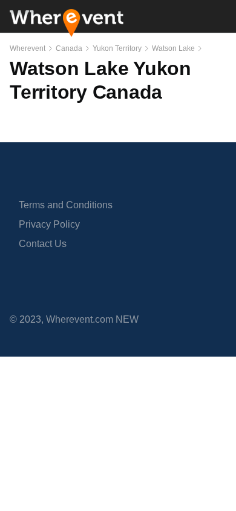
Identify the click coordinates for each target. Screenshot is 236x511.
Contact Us (43, 244)
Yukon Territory (117, 48)
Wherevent (27, 48)
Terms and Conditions (66, 205)
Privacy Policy (49, 224)
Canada (69, 48)
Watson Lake (173, 48)
